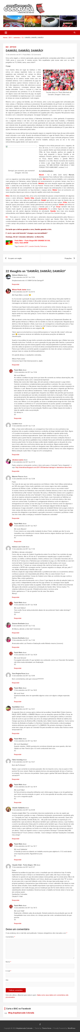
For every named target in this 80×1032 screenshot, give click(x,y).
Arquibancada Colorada (24, 1028)
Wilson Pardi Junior (19, 290)
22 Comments (36, 54)
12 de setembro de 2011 (14, 54)
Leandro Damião (34, 246)
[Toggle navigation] (6, 32)
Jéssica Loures (17, 460)
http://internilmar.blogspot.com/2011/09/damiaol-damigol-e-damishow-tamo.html (43, 467)
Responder (15, 284)
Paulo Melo (26, 54)
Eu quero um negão (15, 258)
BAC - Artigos (11, 47)
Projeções (68, 258)
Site (7, 980)
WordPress (71, 1028)
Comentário (10, 937)
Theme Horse (46, 1028)
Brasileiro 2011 (23, 246)
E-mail (8, 971)
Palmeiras (43, 246)
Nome (8, 962)
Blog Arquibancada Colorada (21, 1013)
